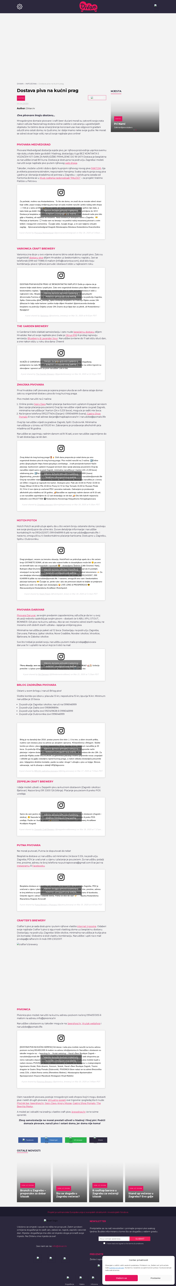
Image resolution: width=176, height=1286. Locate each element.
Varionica (44, 316)
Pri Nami (119, 123)
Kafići (118, 119)
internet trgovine (86, 926)
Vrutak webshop (91, 1023)
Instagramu (23, 866)
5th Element (43, 674)
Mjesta (116, 91)
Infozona (31, 84)
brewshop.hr (79, 1112)
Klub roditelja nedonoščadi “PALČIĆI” (60, 178)
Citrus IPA (71, 335)
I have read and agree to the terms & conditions (124, 1243)
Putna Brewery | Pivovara (46, 905)
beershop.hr (74, 1023)
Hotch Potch (44, 594)
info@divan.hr (59, 1246)
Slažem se (121, 1278)
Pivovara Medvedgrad (43, 233)
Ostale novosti (28, 1150)
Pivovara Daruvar (26, 615)
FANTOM (96, 168)
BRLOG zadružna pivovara (46, 771)
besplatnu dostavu (84, 332)
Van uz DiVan (28, 1185)
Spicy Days (40, 404)
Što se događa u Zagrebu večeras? (68, 1195)
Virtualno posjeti (57, 1100)
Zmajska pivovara (45, 504)
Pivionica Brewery (44, 1082)
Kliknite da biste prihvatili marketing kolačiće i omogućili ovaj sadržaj (61, 212)
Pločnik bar (23, 1103)
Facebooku (38, 866)
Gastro (21, 98)
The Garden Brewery (45, 374)
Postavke (155, 1278)
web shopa (71, 163)
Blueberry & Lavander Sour (43, 338)
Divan (20, 84)
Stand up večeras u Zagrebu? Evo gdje (140, 1195)
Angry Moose (64, 1103)
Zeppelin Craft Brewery (44, 829)
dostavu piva (36, 257)
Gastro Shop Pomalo (84, 1103)
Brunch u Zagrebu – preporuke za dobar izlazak (33, 1193)
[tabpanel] (135, 114)
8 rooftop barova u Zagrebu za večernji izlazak (105, 1193)
